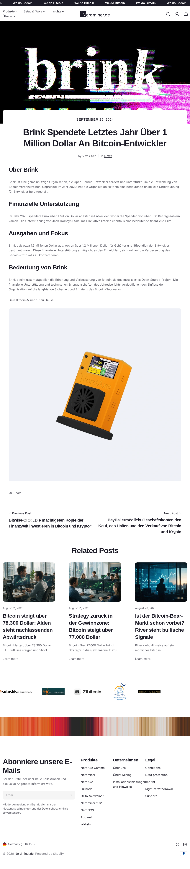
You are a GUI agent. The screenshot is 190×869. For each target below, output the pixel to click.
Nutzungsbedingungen (17, 808)
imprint (150, 782)
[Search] (168, 14)
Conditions (152, 768)
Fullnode (86, 789)
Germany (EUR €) (20, 844)
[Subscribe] (71, 795)
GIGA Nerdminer (92, 796)
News (108, 156)
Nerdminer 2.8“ (91, 803)
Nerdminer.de (24, 853)
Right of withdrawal (159, 789)
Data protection (156, 775)
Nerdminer (88, 775)
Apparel (86, 817)
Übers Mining (122, 775)
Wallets (86, 824)
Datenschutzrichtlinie (55, 808)
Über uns (119, 768)
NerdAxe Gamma (93, 768)
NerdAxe (87, 782)
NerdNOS (87, 810)
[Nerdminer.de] (46, 691)
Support (151, 796)
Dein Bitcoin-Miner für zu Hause (31, 300)
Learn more (10, 659)
